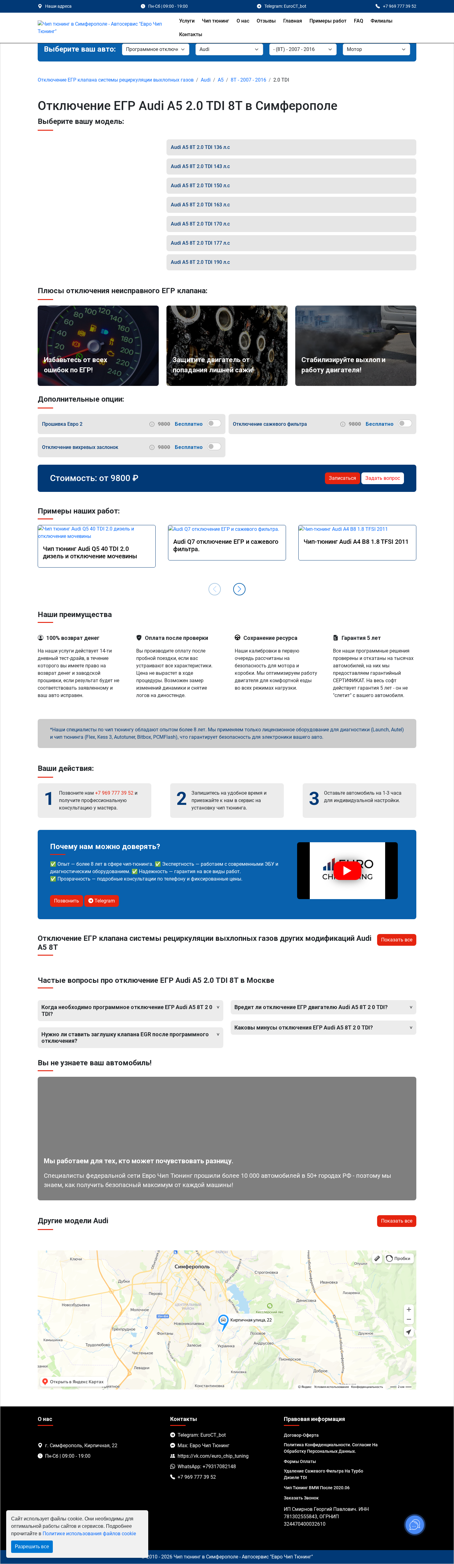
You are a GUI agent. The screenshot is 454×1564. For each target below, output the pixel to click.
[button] (239, 589)
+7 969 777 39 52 (114, 793)
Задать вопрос (382, 478)
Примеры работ (328, 21)
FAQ (358, 21)
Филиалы (382, 21)
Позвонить (66, 901)
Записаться (342, 478)
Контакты (190, 34)
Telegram (104, 901)
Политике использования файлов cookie (89, 1534)
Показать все (396, 940)
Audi (206, 80)
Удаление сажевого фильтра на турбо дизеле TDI (323, 1474)
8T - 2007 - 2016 (248, 80)
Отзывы (266, 21)
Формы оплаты (300, 1461)
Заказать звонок (301, 1497)
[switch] (214, 423)
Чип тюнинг (215, 21)
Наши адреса (58, 6)
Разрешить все (32, 1546)
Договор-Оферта (301, 1435)
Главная (292, 21)
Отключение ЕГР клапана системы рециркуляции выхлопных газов (116, 80)
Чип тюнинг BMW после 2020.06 (317, 1487)
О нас (243, 21)
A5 (221, 80)
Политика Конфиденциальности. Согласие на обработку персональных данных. (331, 1448)
